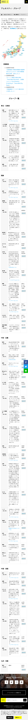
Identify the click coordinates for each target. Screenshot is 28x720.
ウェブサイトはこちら (13, 121)
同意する (17, 717)
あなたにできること (8, 14)
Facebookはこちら (13, 267)
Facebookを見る (12, 359)
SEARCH (3, 700)
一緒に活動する (16, 14)
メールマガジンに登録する (14, 692)
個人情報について (14, 709)
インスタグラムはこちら (14, 280)
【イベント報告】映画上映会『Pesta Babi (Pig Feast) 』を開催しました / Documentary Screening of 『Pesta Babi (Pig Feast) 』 (15, 81)
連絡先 (23, 117)
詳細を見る (9, 717)
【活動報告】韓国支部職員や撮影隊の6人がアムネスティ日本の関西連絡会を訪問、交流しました (15, 71)
